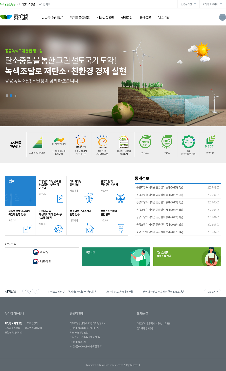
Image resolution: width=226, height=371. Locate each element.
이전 (25, 291)
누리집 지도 (44, 4)
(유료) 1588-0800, (78, 328)
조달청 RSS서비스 (13, 332)
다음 (36, 291)
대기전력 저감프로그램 (102, 152)
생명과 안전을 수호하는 (105, 292)
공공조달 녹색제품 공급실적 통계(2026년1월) (159, 232)
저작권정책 (32, 323)
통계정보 (145, 17)
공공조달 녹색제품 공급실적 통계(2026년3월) (159, 217)
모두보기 (211, 292)
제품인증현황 (105, 17)
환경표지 (145, 152)
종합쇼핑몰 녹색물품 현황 (164, 254)
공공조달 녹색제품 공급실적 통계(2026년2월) (159, 224)
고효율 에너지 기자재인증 (80, 152)
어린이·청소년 (61, 292)
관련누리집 (186, 4)
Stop (15, 96)
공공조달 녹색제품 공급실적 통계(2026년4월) (159, 210)
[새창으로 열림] (42, 252)
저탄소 (167, 152)
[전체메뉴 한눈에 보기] (222, 17)
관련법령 (126, 17)
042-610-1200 (93, 328)
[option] (61, 291)
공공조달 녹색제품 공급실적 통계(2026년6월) (159, 195)
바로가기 (50, 187)
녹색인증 (210, 152)
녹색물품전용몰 (80, 17)
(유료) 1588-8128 (78, 342)
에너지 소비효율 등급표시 (124, 152)
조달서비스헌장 (12, 328)
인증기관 (163, 17)
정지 (30, 291)
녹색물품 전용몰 (7, 4)
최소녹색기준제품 (37, 152)
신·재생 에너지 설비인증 (59, 152)
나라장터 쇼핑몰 (27, 4)
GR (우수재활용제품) (188, 152)
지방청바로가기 (210, 4)
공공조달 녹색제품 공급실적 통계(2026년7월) (159, 187)
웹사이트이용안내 (33, 328)
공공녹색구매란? (52, 17)
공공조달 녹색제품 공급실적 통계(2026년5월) (159, 202)
